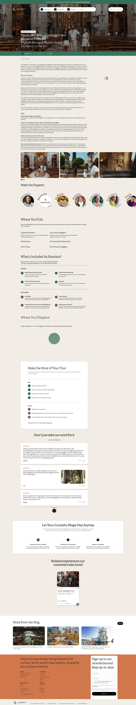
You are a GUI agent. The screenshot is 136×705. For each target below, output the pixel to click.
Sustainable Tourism (45, 677)
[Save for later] (76, 573)
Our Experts (43, 675)
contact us (49, 423)
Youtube (42, 692)
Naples (33, 31)
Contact (22, 692)
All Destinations (25, 31)
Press (41, 681)
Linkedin (42, 690)
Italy (30, 31)
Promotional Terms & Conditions (67, 703)
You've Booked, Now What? (27, 694)
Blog (21, 684)
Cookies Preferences (82, 703)
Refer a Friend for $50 (25, 673)
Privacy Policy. (95, 686)
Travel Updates (24, 688)
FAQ (21, 686)
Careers (42, 679)
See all (120, 623)
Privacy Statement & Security (37, 703)
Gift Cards (22, 677)
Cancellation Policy (51, 703)
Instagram (42, 688)
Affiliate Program (24, 675)
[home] (20, 11)
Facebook (42, 684)
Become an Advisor (25, 690)
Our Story (42, 673)
